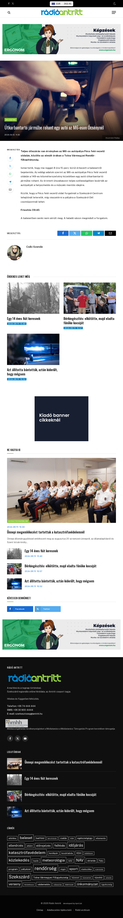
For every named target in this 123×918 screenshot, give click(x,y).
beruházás (52, 838)
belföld (40, 838)
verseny (15, 884)
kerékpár (53, 853)
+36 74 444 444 (26, 706)
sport (73, 869)
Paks (101, 861)
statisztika (86, 869)
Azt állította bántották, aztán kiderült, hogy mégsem (32, 372)
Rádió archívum (82, 910)
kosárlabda (67, 853)
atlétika (12, 838)
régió (63, 869)
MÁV (70, 861)
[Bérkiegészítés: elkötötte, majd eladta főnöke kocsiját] (90, 298)
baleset (26, 838)
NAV (80, 860)
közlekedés (19, 860)
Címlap (40, 910)
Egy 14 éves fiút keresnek (23, 318)
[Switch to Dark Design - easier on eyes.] (114, 3)
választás (57, 885)
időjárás (76, 845)
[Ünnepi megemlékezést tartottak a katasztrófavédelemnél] (61, 490)
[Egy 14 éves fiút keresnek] (33, 298)
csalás (63, 838)
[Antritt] (61, 12)
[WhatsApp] (10, 174)
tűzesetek (87, 878)
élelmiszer (69, 885)
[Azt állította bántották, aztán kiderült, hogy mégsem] (33, 349)
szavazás (99, 869)
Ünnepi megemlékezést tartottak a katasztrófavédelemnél (46, 532)
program (13, 869)
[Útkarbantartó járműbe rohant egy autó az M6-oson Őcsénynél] (61, 101)
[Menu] (114, 12)
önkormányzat (87, 884)
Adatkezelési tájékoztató (59, 910)
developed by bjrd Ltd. (72, 903)
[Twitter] (10, 166)
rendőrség (46, 868)
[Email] (10, 189)
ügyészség (106, 884)
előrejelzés (43, 845)
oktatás (91, 860)
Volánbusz (29, 885)
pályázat (26, 869)
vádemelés (44, 884)
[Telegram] (10, 182)
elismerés (101, 838)
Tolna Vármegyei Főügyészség (50, 877)
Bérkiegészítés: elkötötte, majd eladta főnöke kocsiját (89, 320)
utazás (108, 878)
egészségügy (84, 838)
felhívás (59, 845)
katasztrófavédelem (27, 852)
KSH (78, 853)
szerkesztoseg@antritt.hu (28, 713)
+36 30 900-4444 (23, 710)
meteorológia (53, 860)
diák (72, 838)
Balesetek (11, 120)
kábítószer (89, 853)
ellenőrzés (16, 845)
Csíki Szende (34, 246)
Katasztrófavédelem (18, 521)
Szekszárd (19, 876)
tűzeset (75, 877)
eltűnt (30, 846)
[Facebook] (10, 158)
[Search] (8, 12)
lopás (36, 861)
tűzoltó (98, 877)
